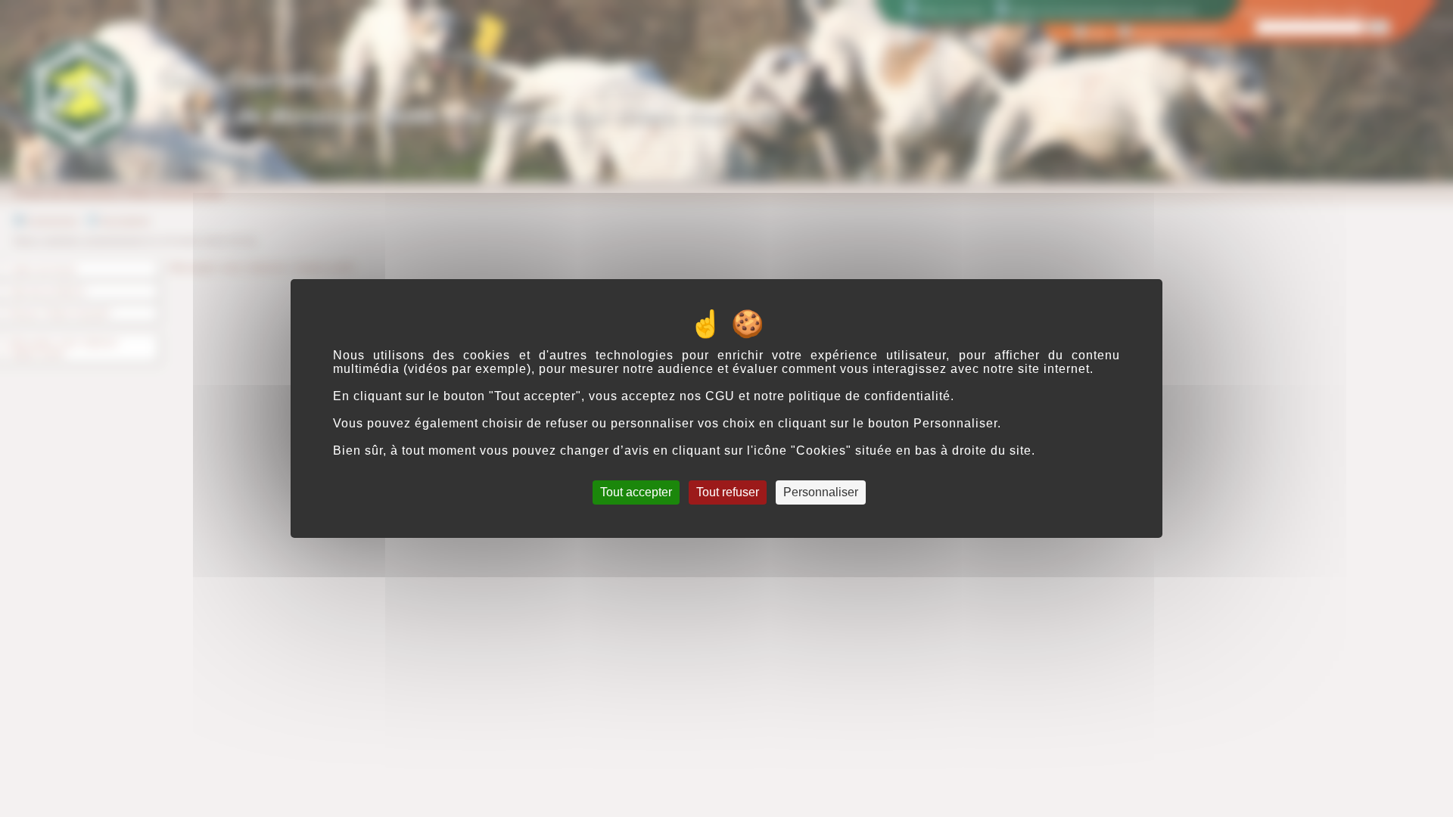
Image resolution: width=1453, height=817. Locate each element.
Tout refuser (727, 492)
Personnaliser (820, 492)
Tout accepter (636, 492)
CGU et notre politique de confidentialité (828, 396)
